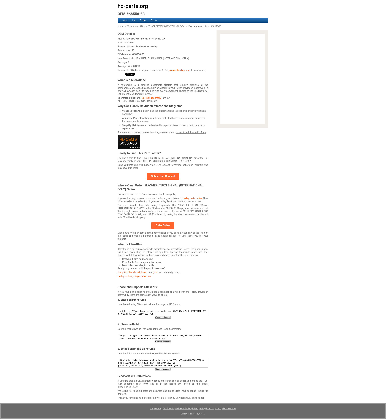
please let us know (128, 387)
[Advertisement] (242, 79)
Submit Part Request (163, 176)
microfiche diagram (179, 70)
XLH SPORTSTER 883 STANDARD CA (145, 38)
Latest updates (213, 408)
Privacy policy (198, 408)
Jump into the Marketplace (132, 272)
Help (133, 20)
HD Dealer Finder (183, 408)
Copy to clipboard (163, 317)
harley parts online (192, 198)
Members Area (229, 408)
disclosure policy (168, 194)
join (155, 272)
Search (154, 20)
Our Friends (168, 408)
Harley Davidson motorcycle (190, 88)
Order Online (163, 225)
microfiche (126, 84)
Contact (143, 20)
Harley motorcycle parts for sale (135, 276)
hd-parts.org (133, 6)
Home (124, 20)
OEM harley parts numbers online (183, 118)
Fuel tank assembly (151, 97)
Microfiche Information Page (191, 132)
